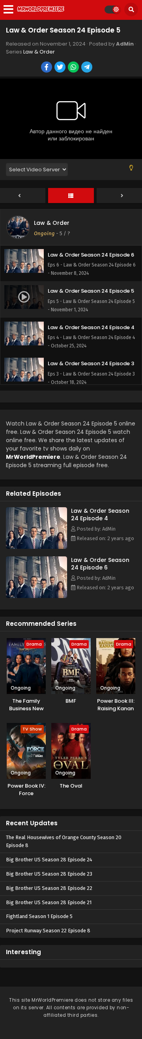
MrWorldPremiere (33, 457)
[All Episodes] (71, 196)
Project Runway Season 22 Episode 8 (48, 931)
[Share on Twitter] (60, 68)
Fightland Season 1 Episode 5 (39, 916)
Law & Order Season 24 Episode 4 (100, 514)
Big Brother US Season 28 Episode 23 (49, 874)
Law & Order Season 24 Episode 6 (100, 563)
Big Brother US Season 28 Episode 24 (49, 860)
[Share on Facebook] (47, 68)
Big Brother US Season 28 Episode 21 (49, 902)
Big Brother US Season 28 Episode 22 (49, 888)
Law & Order (39, 52)
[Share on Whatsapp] (74, 68)
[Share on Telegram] (87, 68)
